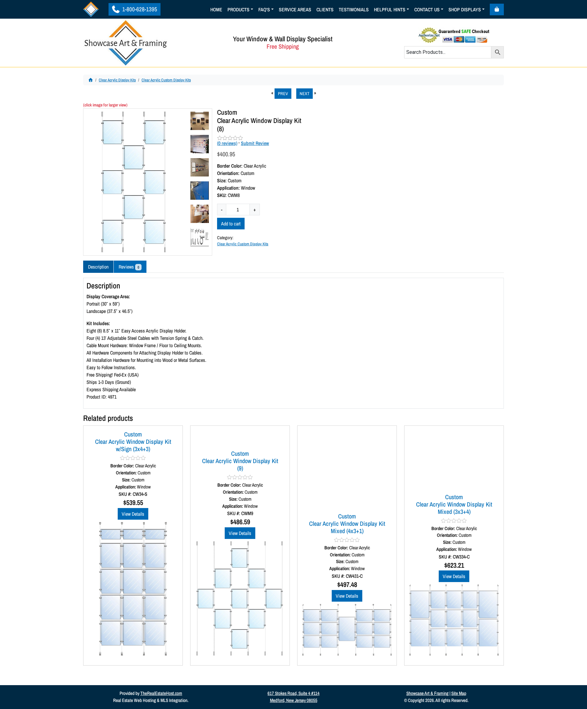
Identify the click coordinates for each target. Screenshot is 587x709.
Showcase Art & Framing (427, 693)
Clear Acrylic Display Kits (117, 80)
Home (216, 9)
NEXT (304, 93)
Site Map (458, 693)
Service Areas (295, 9)
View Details (133, 513)
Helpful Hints (389, 9)
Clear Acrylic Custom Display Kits (166, 80)
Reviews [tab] (129, 266)
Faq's (264, 9)
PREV (283, 93)
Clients (325, 9)
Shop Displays (465, 9)
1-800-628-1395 (139, 9)
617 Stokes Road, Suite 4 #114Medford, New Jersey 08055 (293, 696)
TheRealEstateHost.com (161, 693)
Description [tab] (98, 266)
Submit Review (255, 143)
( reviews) (227, 143)
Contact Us (427, 9)
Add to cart (231, 223)
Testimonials (354, 9)
